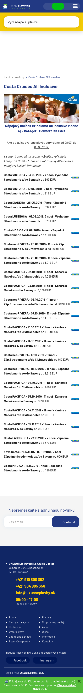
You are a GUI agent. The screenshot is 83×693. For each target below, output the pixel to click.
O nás (45, 631)
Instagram (47, 660)
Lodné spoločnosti (20, 636)
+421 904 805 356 (30, 586)
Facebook (20, 660)
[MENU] (75, 6)
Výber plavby (16, 631)
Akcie (45, 627)
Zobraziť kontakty (58, 6)
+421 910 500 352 (30, 579)
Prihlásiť (68, 6)
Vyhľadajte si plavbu (23, 22)
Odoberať (69, 522)
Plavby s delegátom (20, 622)
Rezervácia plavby (19, 641)
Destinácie (15, 627)
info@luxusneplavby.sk (35, 592)
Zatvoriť (79, 681)
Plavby (12, 617)
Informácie (48, 636)
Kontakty (47, 641)
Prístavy (46, 617)
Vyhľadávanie (48, 6)
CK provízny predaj (53, 622)
